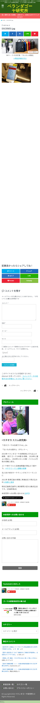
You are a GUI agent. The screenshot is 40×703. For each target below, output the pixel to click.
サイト (4, 339)
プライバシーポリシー (25, 688)
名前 (4, 323)
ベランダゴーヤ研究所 (19, 8)
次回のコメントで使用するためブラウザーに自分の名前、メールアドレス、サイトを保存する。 (20, 348)
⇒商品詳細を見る (20, 58)
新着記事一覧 (8, 684)
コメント (5, 303)
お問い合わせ (8, 688)
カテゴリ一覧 (22, 684)
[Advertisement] (20, 173)
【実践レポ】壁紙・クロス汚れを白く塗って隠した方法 (19, 658)
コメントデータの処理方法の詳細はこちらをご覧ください (20, 377)
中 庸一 (17, 649)
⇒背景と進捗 (8, 482)
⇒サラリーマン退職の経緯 (15, 468)
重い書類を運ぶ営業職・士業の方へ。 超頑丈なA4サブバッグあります (20, 16)
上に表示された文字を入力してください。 (15, 356)
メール (4, 331)
